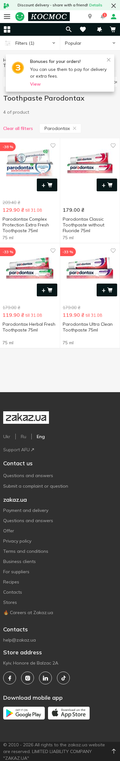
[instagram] (27, 678)
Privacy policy (17, 541)
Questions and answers (28, 475)
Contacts (12, 592)
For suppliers (16, 572)
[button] (90, 16)
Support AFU (16, 450)
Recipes (11, 582)
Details (95, 5)
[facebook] (9, 678)
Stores (10, 602)
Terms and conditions (25, 551)
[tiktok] (63, 678)
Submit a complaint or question (35, 486)
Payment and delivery (25, 510)
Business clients (19, 561)
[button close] (113, 6)
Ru (23, 436)
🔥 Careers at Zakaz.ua (28, 612)
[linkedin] (45, 678)
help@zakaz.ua (19, 640)
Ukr (6, 436)
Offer (8, 531)
